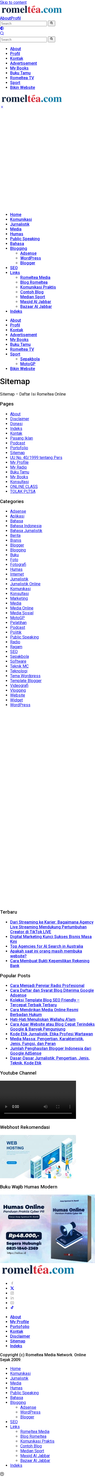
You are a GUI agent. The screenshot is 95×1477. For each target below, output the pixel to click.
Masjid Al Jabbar (35, 301)
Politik (16, 632)
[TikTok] (12, 1308)
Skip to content (13, 2)
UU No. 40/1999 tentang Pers (36, 457)
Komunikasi (21, 219)
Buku (14, 554)
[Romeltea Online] (31, 13)
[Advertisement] (47, 160)
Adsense (28, 253)
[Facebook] (12, 1283)
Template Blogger (26, 680)
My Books (19, 339)
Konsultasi (19, 481)
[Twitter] (12, 1288)
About (5, 18)
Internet (17, 574)
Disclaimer (19, 418)
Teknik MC (19, 666)
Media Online (21, 608)
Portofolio (19, 447)
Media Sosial (21, 613)
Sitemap (17, 452)
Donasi (16, 423)
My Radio (18, 467)
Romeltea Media (35, 277)
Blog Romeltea (34, 282)
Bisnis (15, 540)
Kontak (16, 330)
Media (16, 229)
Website (17, 695)
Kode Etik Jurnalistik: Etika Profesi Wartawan (51, 1034)
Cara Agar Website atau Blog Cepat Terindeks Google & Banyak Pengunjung (52, 1027)
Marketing (19, 598)
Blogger (27, 263)
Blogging (18, 248)
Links (15, 272)
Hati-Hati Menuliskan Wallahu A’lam (42, 1019)
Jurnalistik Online (25, 583)
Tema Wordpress (25, 675)
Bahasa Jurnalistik (26, 530)
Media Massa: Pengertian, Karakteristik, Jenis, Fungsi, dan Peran (47, 1041)
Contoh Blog (32, 292)
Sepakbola (30, 359)
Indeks (16, 311)
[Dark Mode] (2, 28)
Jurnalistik (19, 224)
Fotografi (18, 564)
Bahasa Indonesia (26, 525)
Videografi (19, 685)
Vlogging (18, 690)
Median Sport (32, 296)
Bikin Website (22, 368)
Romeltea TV (22, 349)
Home (15, 214)
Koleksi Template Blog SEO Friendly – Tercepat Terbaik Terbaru (45, 1002)
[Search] (2, 34)
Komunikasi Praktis (38, 287)
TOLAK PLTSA (22, 491)
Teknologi (18, 671)
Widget (16, 700)
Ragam (16, 646)
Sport (15, 354)
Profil (16, 18)
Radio (15, 642)
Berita (15, 535)
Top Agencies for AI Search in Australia (46, 946)
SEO (14, 267)
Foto (14, 559)
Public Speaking (25, 238)
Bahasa (17, 243)
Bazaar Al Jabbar (36, 306)
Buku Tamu (20, 344)
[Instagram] (12, 1293)
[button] (51, 23)
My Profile (19, 462)
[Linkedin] (12, 1298)
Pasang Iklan (21, 438)
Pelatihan (18, 622)
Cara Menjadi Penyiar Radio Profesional (47, 985)
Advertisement (23, 334)
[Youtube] (12, 1302)
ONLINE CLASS (24, 486)
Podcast (17, 443)
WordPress (30, 258)
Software (18, 661)
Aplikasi (17, 516)
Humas (16, 234)
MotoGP (27, 363)
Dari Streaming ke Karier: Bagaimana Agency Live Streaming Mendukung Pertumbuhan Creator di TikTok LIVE (51, 927)
